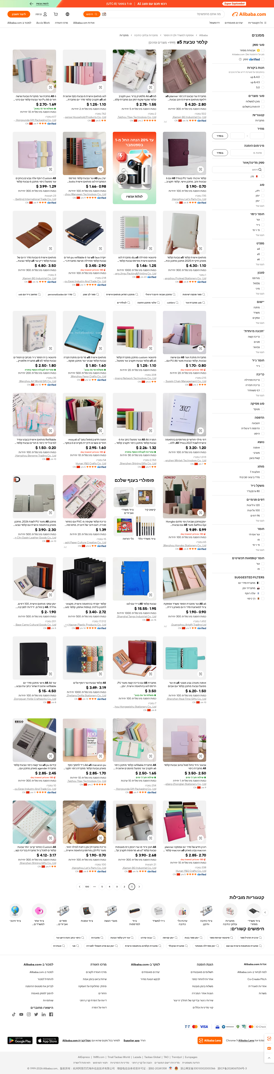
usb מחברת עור (193, 302)
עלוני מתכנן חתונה (146, 302)
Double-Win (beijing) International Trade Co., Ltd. (34, 199)
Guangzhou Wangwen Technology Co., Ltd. (84, 194)
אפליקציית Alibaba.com (76, 1040)
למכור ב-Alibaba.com (41, 972)
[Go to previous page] (139, 886)
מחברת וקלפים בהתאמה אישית (141, 946)
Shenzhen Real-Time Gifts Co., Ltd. (186, 698)
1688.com (98, 1057)
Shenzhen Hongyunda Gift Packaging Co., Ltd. (34, 120)
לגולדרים (122, 302)
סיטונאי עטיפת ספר (219, 937)
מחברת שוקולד (176, 946)
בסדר (220, 135)
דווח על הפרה (99, 1007)
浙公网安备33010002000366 (197, 1068)
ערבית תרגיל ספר (249, 937)
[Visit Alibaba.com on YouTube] (21, 1014)
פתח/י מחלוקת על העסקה (92, 986)
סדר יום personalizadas (60, 294)
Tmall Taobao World (119, 1057)
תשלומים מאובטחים (202, 972)
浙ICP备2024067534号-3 (232, 1068)
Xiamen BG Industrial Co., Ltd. (189, 117)
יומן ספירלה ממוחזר (205, 946)
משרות (263, 993)
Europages (191, 1057)
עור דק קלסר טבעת (120, 937)
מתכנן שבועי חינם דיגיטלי (158, 294)
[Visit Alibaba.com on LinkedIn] (43, 1014)
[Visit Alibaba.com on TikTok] (14, 1014)
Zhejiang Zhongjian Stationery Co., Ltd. (184, 783)
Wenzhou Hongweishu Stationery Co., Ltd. (134, 706)
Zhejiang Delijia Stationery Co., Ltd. (86, 695)
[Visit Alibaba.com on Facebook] (51, 1014)
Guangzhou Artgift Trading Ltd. (188, 624)
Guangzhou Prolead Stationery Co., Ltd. (184, 278)
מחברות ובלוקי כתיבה (146, 35)
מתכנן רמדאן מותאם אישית (120, 294)
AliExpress (84, 1057)
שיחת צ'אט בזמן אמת (95, 979)
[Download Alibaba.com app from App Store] (47, 1040)
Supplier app (132, 1040)
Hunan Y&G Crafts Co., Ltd (91, 463)
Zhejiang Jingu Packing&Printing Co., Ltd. (134, 273)
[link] (269, 1038)
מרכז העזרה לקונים (96, 972)
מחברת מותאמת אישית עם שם (242, 946)
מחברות (95, 937)
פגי (73, 946)
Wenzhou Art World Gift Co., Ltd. (37, 381)
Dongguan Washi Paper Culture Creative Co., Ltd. (84, 542)
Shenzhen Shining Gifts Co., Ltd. (137, 463)
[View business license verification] (170, 1068)
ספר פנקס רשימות (192, 294)
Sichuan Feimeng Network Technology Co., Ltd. (134, 378)
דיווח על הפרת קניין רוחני (93, 1000)
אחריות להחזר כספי (202, 979)
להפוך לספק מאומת (42, 993)
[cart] (55, 14)
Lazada (137, 1057)
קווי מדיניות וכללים (203, 1007)
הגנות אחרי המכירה (202, 993)
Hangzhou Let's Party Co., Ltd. (189, 199)
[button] (104, 14)
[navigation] (238, 461)
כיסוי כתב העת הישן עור (68, 937)
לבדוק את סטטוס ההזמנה (39, 986)
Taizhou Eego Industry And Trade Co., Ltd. (84, 281)
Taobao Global (152, 1057)
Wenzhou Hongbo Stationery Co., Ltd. (184, 545)
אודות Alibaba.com (255, 964)
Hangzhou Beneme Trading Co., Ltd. (35, 455)
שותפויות (48, 1000)
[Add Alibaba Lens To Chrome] (210, 1040)
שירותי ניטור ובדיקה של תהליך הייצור (193, 1000)
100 (87, 886)
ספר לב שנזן (89, 294)
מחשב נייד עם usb (27, 294)
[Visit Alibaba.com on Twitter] (36, 1014)
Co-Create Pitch (257, 979)
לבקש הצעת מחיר (150, 979)
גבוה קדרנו (146, 937)
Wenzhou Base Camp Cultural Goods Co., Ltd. (34, 624)
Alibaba (203, 35)
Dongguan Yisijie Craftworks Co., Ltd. (35, 698)
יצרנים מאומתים (151, 972)
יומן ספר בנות (192, 937)
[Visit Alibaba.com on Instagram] (28, 1014)
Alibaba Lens (246, 1040)
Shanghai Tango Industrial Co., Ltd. (136, 616)
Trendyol (177, 1057)
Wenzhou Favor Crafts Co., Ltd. (88, 376)
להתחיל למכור (45, 979)
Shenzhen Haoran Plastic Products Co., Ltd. (84, 624)
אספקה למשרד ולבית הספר (178, 35)
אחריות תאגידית (257, 986)
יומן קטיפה (168, 937)
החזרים (102, 993)
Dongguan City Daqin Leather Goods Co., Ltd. (34, 537)
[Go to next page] (79, 886)
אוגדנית (57, 946)
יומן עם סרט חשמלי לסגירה (100, 946)
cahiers (171, 302)
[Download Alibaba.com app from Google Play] (20, 1040)
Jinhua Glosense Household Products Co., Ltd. (84, 117)
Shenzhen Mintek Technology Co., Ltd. (184, 460)
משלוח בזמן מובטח (202, 986)
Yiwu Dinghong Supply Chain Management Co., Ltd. (184, 381)
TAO (166, 1057)
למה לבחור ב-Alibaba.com (252, 972)
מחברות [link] (124, 35)
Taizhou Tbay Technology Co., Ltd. (136, 117)
